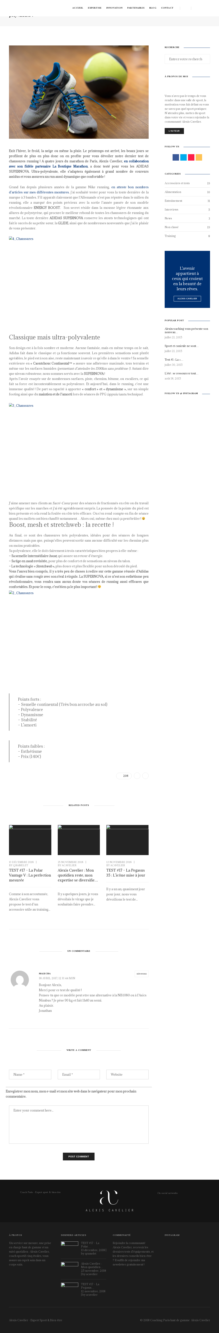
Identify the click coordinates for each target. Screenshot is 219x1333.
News (168, 218)
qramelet (20, 865)
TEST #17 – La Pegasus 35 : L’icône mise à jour (125, 873)
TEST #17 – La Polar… (90, 1244)
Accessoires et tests (177, 183)
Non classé (172, 227)
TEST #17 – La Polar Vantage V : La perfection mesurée (30, 875)
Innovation (114, 8)
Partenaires (136, 8)
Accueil (77, 8)
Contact (167, 8)
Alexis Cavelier (187, 299)
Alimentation (173, 192)
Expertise (95, 8)
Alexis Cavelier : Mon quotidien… (92, 1265)
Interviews (171, 209)
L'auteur (174, 131)
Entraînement (173, 200)
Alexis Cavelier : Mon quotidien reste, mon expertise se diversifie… (78, 875)
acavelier (69, 865)
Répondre (142, 974)
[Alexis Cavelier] (27, 8)
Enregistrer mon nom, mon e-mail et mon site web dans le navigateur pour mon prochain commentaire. (71, 1093)
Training (170, 236)
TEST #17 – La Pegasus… (90, 1285)
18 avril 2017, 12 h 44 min (57, 978)
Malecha (45, 974)
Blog (152, 8)
